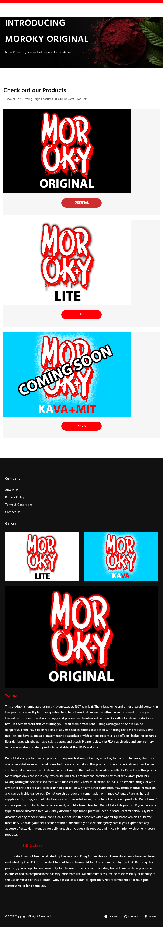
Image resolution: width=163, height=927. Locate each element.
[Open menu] (7, 10)
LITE (81, 314)
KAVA (81, 426)
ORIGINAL (82, 202)
